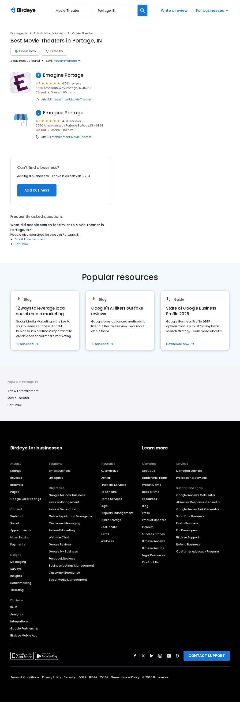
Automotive (109, 471)
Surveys (16, 569)
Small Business (60, 471)
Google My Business (63, 551)
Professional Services (191, 478)
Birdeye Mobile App (24, 635)
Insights (16, 576)
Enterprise (56, 478)
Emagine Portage (63, 75)
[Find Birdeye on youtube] (169, 656)
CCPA (104, 677)
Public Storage (111, 520)
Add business (36, 190)
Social (14, 523)
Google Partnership (24, 628)
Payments (17, 544)
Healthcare (109, 492)
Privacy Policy (51, 677)
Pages (14, 492)
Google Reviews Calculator (195, 495)
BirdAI (14, 607)
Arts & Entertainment (49, 33)
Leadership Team (154, 478)
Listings (15, 471)
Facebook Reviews (62, 558)
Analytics (17, 614)
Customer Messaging (64, 523)
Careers (148, 527)
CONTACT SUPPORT (206, 655)
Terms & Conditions (24, 677)
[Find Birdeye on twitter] (143, 656)
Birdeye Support (187, 537)
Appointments (21, 530)
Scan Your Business (190, 516)
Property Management (117, 513)
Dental (106, 478)
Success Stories (153, 534)
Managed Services (189, 471)
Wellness (107, 541)
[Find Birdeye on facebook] (135, 656)
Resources (149, 499)
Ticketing (17, 590)
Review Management (64, 502)
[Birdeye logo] (23, 10)
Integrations (19, 621)
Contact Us (150, 562)
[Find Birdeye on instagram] (160, 656)
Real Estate (109, 527)
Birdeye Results (153, 548)
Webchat (17, 516)
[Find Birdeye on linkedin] (152, 656)
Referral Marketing (62, 530)
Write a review (174, 10)
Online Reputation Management (72, 516)
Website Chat (59, 537)
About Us (148, 471)
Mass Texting (20, 537)
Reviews (16, 478)
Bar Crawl (22, 244)
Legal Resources (153, 555)
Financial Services (113, 485)
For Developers (187, 530)
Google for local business (67, 495)
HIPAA (93, 677)
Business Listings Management (71, 566)
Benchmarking (20, 583)
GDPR (82, 677)
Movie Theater (81, 99)
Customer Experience (64, 573)
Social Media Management (68, 580)
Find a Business (187, 523)
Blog (145, 506)
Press (146, 513)
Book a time (150, 492)
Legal (104, 506)
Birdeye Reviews (153, 541)
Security (70, 677)
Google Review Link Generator (197, 509)
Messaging (18, 562)
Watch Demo (151, 485)
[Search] (142, 10)
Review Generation (62, 509)
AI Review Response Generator (198, 502)
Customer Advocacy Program (197, 551)
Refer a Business (188, 544)
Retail (105, 534)
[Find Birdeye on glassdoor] (177, 656)
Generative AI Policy (125, 677)
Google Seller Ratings (25, 499)
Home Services (111, 499)
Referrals (16, 485)
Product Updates (154, 520)
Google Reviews (60, 544)
